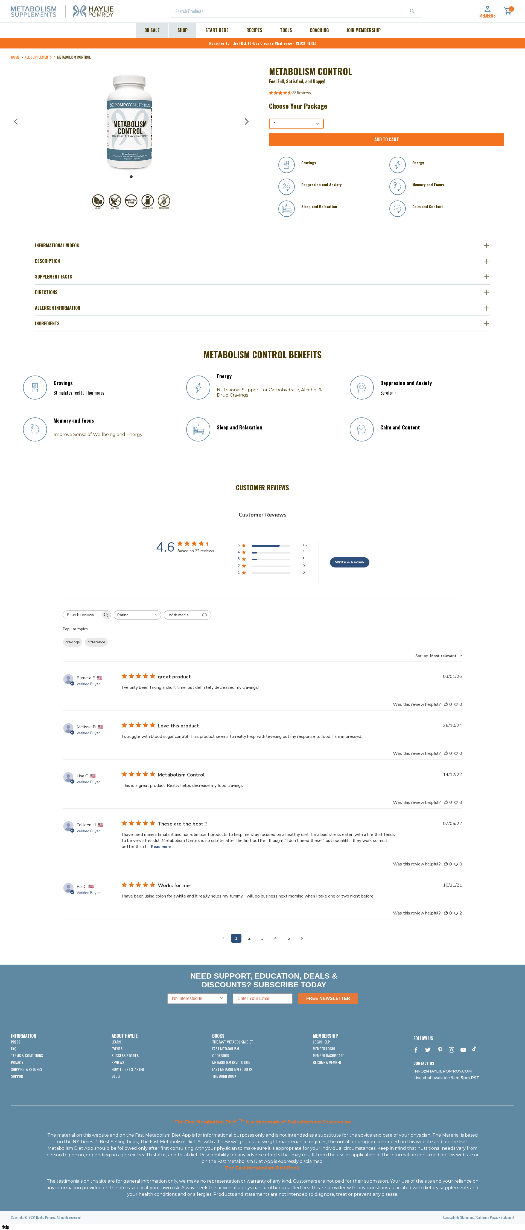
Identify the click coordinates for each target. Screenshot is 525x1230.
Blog (116, 1076)
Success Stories (125, 1055)
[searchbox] (82, 614)
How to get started (128, 1069)
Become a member (327, 1062)
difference (96, 642)
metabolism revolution (231, 1062)
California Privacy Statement (495, 1217)
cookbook (220, 1055)
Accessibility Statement (458, 1217)
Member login (324, 1048)
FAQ (13, 1048)
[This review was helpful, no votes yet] (446, 704)
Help (5, 1226)
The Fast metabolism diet (232, 1042)
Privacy (17, 1062)
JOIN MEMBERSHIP (363, 30)
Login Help (321, 1042)
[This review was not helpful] (456, 913)
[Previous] (16, 121)
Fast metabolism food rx (232, 1069)
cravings (72, 642)
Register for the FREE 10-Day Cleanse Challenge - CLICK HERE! (262, 43)
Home (15, 57)
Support (18, 1076)
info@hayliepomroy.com (442, 1071)
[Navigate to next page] (302, 938)
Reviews (118, 1062)
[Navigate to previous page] (223, 938)
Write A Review (349, 562)
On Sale (152, 30)
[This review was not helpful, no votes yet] (456, 704)
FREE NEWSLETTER (328, 998)
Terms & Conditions (27, 1055)
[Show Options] (221, 999)
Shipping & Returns (26, 1069)
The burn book (224, 1076)
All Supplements (38, 57)
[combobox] (296, 11)
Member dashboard (329, 1055)
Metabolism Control (74, 57)
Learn (116, 1042)
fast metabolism (225, 1048)
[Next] (246, 121)
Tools (286, 30)
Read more (161, 846)
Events (117, 1048)
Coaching (319, 30)
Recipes (254, 30)
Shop (182, 30)
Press (15, 1042)
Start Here (217, 30)
